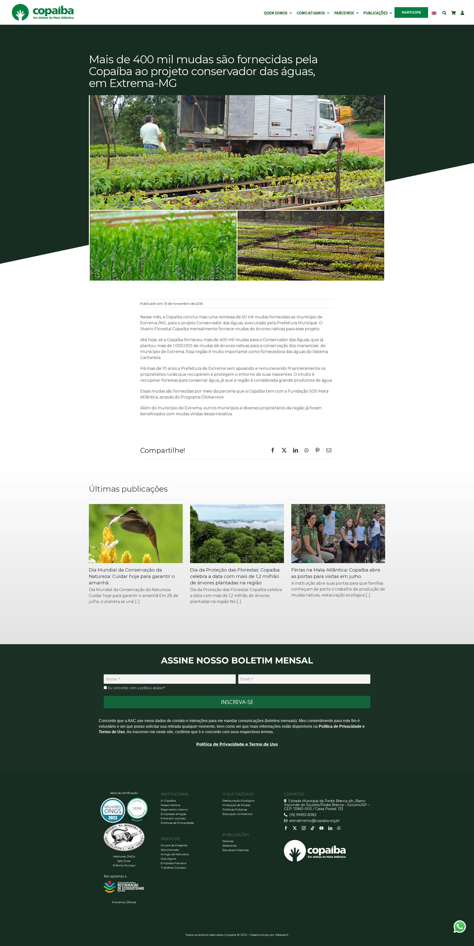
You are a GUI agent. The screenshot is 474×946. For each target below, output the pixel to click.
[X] (284, 450)
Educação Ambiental (237, 814)
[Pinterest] (317, 450)
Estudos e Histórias (235, 850)
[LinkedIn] (295, 450)
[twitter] (295, 828)
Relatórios (229, 845)
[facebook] (286, 828)
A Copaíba (168, 800)
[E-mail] (329, 450)
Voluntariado (170, 850)
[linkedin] (330, 828)
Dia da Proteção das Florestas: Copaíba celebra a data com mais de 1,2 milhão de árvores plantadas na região (235, 576)
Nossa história (170, 805)
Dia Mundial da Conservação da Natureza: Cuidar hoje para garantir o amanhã (132, 576)
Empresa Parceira (173, 863)
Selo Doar (124, 861)
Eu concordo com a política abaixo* (136, 688)
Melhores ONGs (124, 856)
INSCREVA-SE (237, 701)
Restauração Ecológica (238, 800)
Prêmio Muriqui (124, 865)
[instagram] (304, 828)
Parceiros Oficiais (124, 902)
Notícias (228, 841)
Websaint (282, 935)
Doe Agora (168, 858)
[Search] (444, 12)
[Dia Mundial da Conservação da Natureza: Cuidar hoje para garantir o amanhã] (136, 533)
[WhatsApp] (306, 450)
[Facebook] (273, 450)
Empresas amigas (173, 814)
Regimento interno (174, 809)
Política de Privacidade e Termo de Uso (237, 744)
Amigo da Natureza (175, 854)
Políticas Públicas (234, 809)
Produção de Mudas (236, 805)
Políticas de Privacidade (177, 823)
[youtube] (321, 828)
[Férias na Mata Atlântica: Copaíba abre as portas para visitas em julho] (338, 533)
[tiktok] (313, 828)
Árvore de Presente (174, 845)
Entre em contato (173, 818)
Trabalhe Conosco (173, 867)
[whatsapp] (339, 828)
